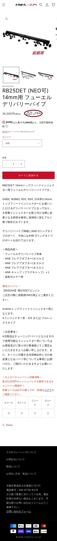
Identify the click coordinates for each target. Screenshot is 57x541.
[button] (3, 5)
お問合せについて (15, 459)
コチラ (48, 389)
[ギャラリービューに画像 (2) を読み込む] (28, 75)
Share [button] (9, 425)
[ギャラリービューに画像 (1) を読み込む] (11, 75)
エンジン (6, 137)
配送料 (4, 132)
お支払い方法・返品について (21, 473)
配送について (13, 466)
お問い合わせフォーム (18, 511)
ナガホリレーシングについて (21, 452)
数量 (4, 157)
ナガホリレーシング (32, 537)
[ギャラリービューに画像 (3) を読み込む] (46, 75)
